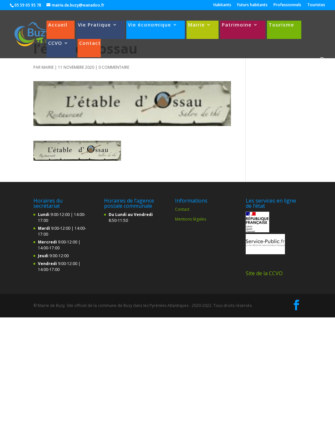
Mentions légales (190, 219)
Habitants (222, 5)
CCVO (55, 43)
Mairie (196, 25)
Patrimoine (237, 25)
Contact (90, 43)
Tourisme (281, 25)
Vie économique (149, 25)
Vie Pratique (94, 25)
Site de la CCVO (264, 273)
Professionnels (287, 5)
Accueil (57, 25)
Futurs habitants (252, 5)
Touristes (316, 5)
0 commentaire (113, 67)
